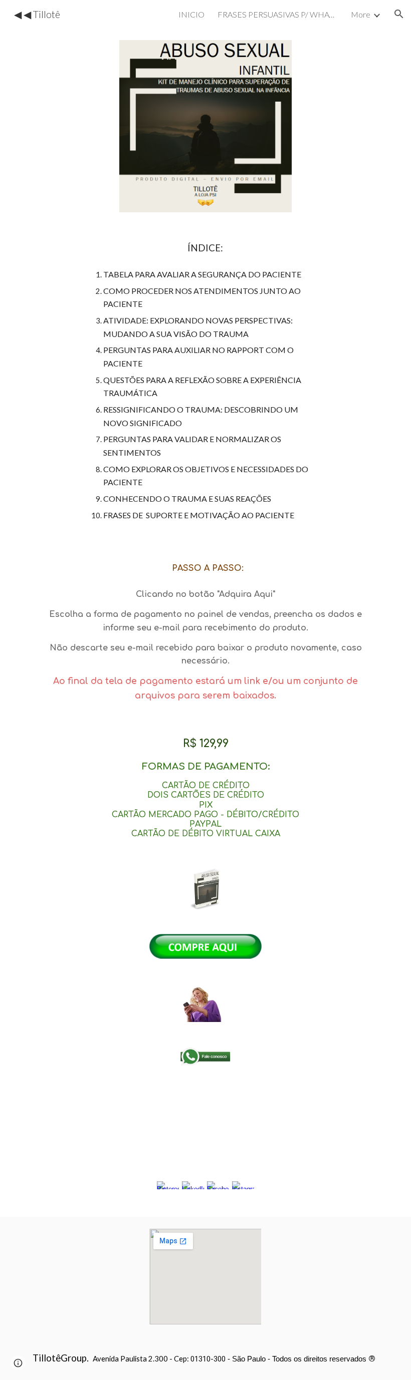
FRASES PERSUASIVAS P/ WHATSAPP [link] (278, 14)
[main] (205, 381)
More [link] (360, 14)
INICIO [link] (191, 14)
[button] (399, 14)
